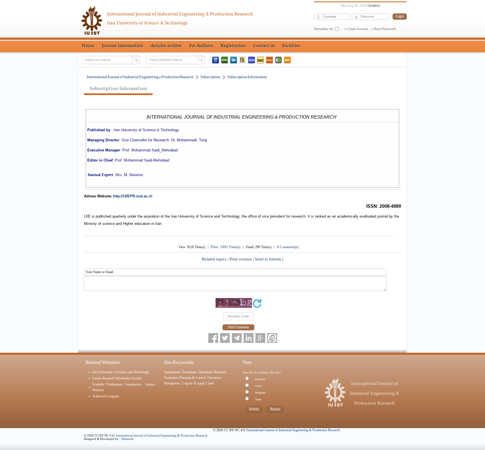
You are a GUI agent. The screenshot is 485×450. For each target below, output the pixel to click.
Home (88, 46)
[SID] (251, 60)
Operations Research (212, 372)
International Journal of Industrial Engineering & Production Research (161, 435)
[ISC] (260, 60)
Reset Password (384, 29)
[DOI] (287, 60)
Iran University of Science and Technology (120, 372)
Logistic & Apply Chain (198, 383)
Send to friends (268, 259)
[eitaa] (272, 338)
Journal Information (122, 46)
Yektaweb (127, 438)
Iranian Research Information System (117, 378)
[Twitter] (225, 338)
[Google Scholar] (215, 60)
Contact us (264, 46)
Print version (241, 259)
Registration (233, 46)
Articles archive (166, 46)
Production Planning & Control (184, 378)
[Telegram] (237, 338)
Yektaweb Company (105, 396)
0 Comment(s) (287, 247)
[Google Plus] (260, 338)
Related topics (215, 259)
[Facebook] (213, 338)
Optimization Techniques (180, 372)
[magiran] (242, 60)
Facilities (291, 46)
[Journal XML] (269, 60)
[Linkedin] (233, 60)
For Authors (201, 46)
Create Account (357, 29)
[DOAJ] (224, 60)
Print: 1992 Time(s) (225, 247)
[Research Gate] (278, 60)
